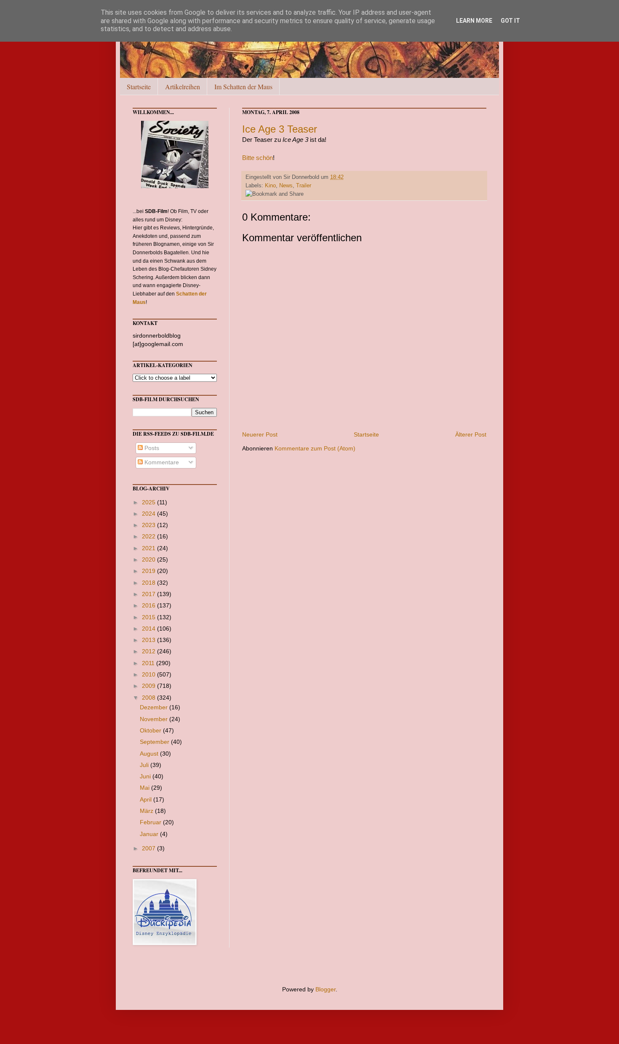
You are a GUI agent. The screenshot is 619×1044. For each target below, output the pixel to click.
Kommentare (161, 462)
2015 (149, 617)
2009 (149, 685)
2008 (149, 697)
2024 (149, 513)
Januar (150, 834)
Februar (151, 822)
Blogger (325, 989)
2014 (149, 628)
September (155, 741)
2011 (149, 663)
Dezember (154, 707)
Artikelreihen (182, 86)
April (146, 799)
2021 (149, 548)
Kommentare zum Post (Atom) (315, 448)
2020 (149, 559)
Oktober (151, 730)
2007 (149, 848)
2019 (149, 570)
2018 (149, 582)
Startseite (139, 86)
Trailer (303, 186)
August (150, 753)
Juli (145, 765)
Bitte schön (257, 157)
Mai (145, 787)
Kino (270, 186)
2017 (149, 594)
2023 (149, 525)
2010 (149, 674)
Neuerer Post (259, 434)
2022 (149, 536)
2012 (149, 651)
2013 (149, 640)
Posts (151, 448)
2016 (149, 605)
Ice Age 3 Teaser (279, 129)
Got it (510, 20)
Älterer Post (470, 434)
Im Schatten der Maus (243, 86)
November (154, 719)
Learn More (474, 20)
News (286, 186)
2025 (149, 502)
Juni (146, 776)
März (147, 810)
